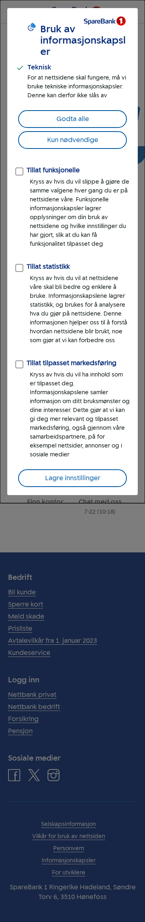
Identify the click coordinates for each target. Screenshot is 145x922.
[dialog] (72, 251)
